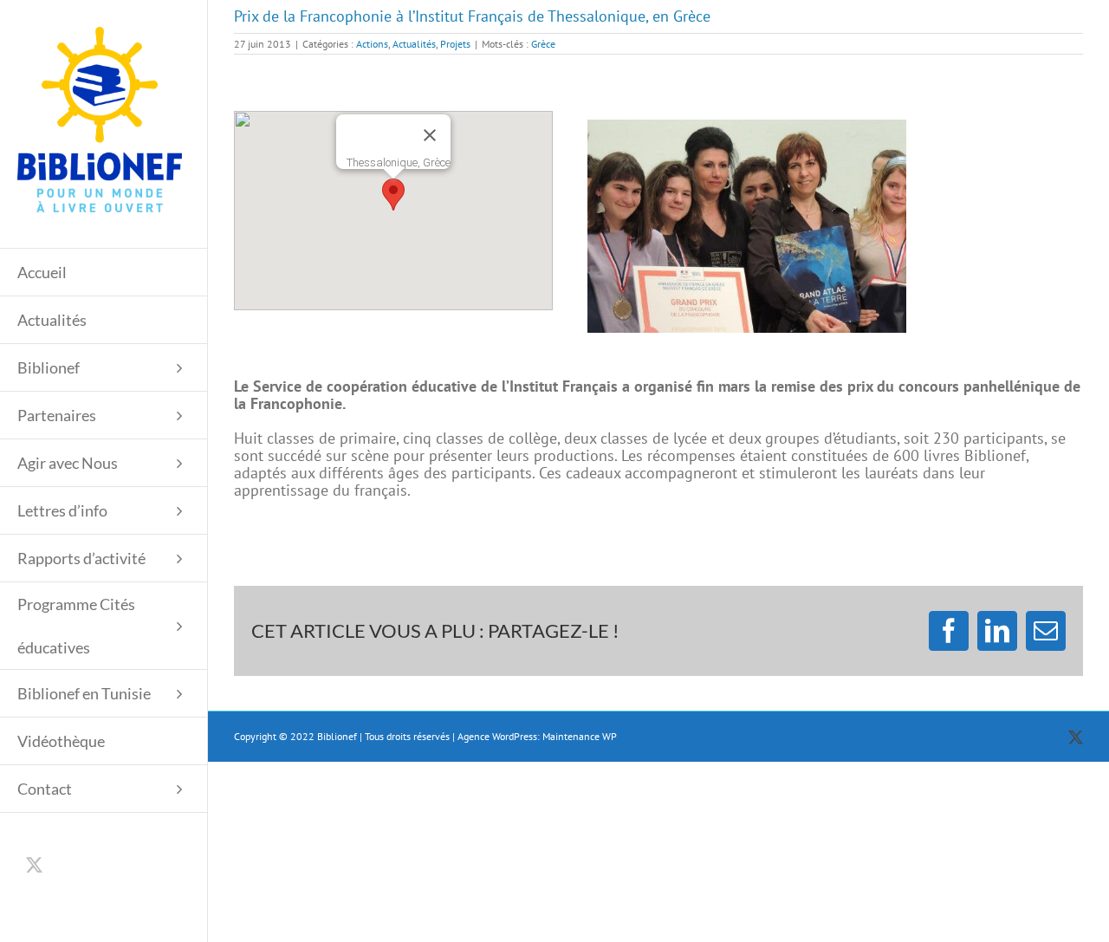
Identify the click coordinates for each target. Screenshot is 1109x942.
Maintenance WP (579, 736)
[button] (393, 195)
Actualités (414, 43)
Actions (372, 43)
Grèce (543, 43)
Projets (455, 43)
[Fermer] (430, 135)
